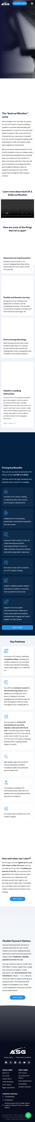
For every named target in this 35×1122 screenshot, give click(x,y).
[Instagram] (29, 1062)
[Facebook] (6, 1062)
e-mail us (21, 976)
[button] (32, 3)
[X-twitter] (11, 1062)
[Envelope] (20, 1062)
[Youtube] (24, 1062)
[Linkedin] (15, 1062)
